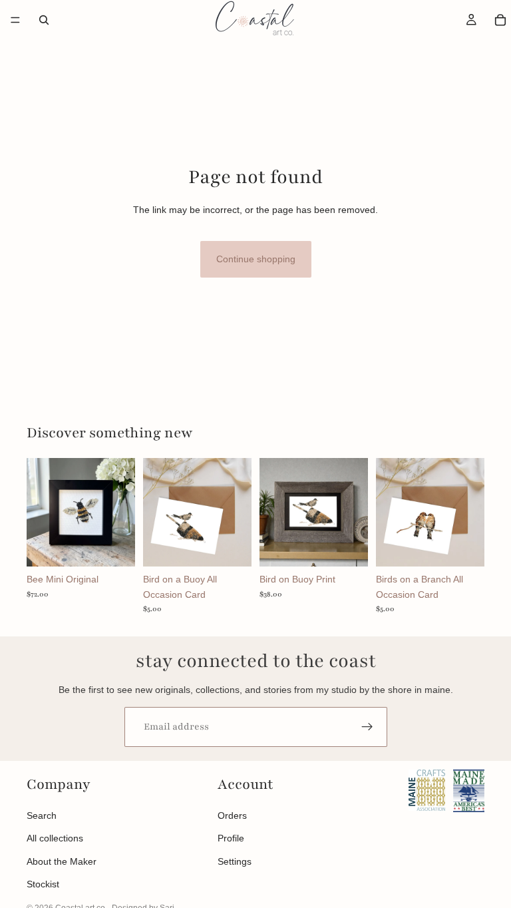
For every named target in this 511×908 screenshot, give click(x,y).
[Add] (114, 547)
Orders (232, 815)
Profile (231, 838)
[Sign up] (367, 727)
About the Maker (61, 861)
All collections (55, 838)
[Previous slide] (41, 512)
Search (42, 815)
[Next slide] (120, 512)
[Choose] (347, 547)
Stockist (43, 884)
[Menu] (15, 20)
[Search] (44, 20)
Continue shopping (255, 259)
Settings (235, 861)
